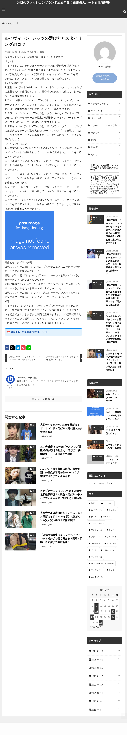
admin (23, 52)
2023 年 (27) (97, 676)
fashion (94, 503)
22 (92, 617)
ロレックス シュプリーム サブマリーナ (114, 397)
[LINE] (28, 347)
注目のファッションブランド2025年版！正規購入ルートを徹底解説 (63, 2)
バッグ (95, 118)
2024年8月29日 (25, 378)
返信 (35, 378)
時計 (94, 133)
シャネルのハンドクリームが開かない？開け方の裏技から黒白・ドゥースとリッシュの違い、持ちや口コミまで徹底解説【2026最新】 (113, 329)
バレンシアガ (96, 557)
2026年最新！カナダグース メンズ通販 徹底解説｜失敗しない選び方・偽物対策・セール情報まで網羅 (60, 450)
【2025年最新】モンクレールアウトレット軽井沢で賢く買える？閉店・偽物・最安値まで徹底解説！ (61, 539)
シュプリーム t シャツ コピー (104, 180)
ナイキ (94, 517)
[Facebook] (7, 347)
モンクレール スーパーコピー (104, 176)
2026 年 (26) (97, 651)
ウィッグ (96, 111)
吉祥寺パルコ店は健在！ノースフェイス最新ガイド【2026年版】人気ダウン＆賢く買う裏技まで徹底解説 (61, 517)
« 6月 (92, 627)
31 (100, 623)
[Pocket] (23, 347)
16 (96, 611)
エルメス (107, 517)
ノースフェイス (97, 523)
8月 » (98, 627)
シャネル (112, 510)
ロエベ (111, 530)
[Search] (124, 11)
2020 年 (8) (96, 702)
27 (113, 617)
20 (113, 611)
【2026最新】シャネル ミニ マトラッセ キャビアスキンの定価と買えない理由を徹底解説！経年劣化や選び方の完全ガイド (114, 231)
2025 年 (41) (97, 660)
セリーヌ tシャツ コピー (102, 182)
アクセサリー (99, 104)
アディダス (95, 537)
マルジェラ (111, 543)
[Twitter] (12, 347)
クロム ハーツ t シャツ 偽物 (103, 178)
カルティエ (95, 543)
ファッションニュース (103, 126)
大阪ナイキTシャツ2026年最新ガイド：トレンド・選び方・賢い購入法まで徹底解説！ (61, 428)
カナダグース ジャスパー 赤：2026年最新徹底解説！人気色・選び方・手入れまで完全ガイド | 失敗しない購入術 (61, 494)
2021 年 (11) (97, 693)
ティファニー (96, 570)
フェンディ (111, 537)
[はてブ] (17, 347)
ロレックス (108, 503)
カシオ (111, 570)
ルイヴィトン (96, 510)
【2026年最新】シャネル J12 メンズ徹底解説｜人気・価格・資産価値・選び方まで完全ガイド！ (114, 264)
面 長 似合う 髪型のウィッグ (113, 432)
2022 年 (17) (97, 685)
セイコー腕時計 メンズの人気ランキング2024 (113, 415)
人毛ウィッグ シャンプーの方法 (114, 446)
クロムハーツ (108, 550)
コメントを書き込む (43, 399)
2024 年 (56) (97, 668)
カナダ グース (97, 577)
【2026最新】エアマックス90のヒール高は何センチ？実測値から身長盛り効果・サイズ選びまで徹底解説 (114, 295)
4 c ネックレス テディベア (113, 461)
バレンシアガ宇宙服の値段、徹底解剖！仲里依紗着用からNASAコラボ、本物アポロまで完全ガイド (61, 472)
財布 (94, 147)
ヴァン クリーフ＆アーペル (102, 563)
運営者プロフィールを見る (104, 78)
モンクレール (96, 530)
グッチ (94, 550)
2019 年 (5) (96, 710)
